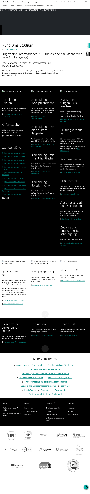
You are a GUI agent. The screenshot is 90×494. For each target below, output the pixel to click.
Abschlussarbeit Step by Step (71, 219)
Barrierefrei (77, 2)
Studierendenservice (53, 408)
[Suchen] (33, 2)
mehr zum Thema (10, 49)
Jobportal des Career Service (13, 304)
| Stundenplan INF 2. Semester (14, 160)
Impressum (71, 408)
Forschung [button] (25, 2)
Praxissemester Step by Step (71, 172)
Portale (63, 2)
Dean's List (65, 386)
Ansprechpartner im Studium (42, 285)
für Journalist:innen (31, 411)
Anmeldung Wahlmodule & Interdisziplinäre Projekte (45, 374)
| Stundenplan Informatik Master (15, 185)
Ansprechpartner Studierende (29, 365)
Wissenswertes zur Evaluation (42, 335)
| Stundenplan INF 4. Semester (14, 163)
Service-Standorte (52, 414)
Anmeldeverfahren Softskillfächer (43, 198)
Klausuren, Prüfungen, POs (60, 378)
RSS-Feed (27, 414)
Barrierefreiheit (73, 414)
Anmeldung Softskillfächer (31, 378)
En (86, 2)
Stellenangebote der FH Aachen (11, 409)
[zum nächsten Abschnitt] (45, 314)
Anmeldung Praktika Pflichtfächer (45, 369)
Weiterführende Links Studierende (73, 281)
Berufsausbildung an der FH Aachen (12, 414)
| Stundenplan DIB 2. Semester (14, 153)
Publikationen (29, 408)
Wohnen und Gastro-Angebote (55, 419)
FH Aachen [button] (6, 2)
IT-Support (49, 411)
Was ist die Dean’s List (69, 335)
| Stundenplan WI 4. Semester (14, 182)
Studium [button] (16, 2)
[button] (86, 488)
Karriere (56, 2)
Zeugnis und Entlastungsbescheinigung (38, 386)
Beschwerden (61, 390)
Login (69, 2)
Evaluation (45, 390)
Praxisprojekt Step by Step (70, 194)
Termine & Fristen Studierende (61, 365)
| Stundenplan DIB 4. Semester (14, 156)
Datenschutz (72, 411)
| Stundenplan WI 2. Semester (14, 178)
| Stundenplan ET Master (12, 194)
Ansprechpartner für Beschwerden (15, 342)
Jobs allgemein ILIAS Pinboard (13, 300)
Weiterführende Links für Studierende (46, 394)
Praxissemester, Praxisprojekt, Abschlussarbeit (46, 382)
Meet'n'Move (30, 390)
